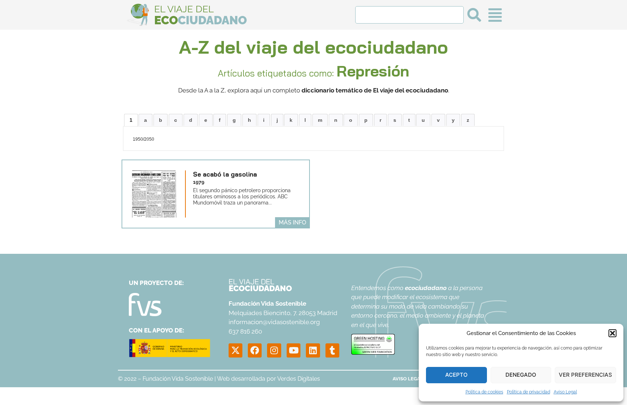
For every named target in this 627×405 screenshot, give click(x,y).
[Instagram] (274, 350)
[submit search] (474, 15)
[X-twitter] (235, 350)
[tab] (131, 120)
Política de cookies (484, 391)
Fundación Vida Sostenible (178, 378)
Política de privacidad (528, 391)
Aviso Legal (565, 391)
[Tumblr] (332, 350)
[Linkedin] (313, 350)
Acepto (456, 374)
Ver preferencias (585, 374)
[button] (612, 333)
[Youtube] (293, 350)
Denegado (520, 374)
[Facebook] (255, 350)
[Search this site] (409, 15)
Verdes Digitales (298, 378)
